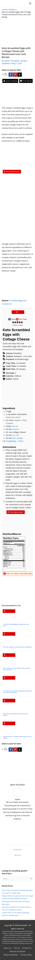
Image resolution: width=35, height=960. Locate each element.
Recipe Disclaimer (11, 955)
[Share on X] (20, 75)
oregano (15, 429)
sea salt (15, 435)
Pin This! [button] (23, 319)
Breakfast (15, 61)
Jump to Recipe (11, 81)
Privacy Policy (26, 955)
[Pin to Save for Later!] (12, 171)
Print (13, 319)
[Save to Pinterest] (15, 75)
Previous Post (17, 849)
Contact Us (26, 948)
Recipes (24, 61)
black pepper (17, 438)
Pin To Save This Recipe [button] (19, 574)
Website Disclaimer (18, 951)
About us (7, 948)
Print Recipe (27, 81)
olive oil (14, 426)
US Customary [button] (9, 441)
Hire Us (17, 948)
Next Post (17, 855)
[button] (13, 322)
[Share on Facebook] (11, 75)
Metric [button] (21, 441)
